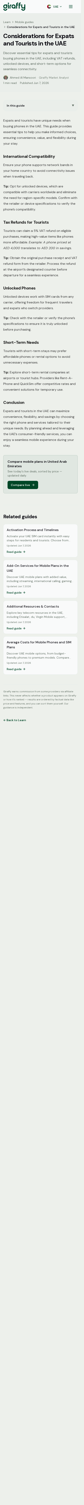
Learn (7, 22)
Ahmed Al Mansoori (23, 77)
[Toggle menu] (70, 6)
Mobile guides (24, 22)
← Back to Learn (14, 720)
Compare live (20, 485)
